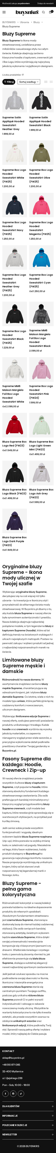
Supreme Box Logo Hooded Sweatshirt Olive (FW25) (41, 175)
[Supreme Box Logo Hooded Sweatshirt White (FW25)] (14, 152)
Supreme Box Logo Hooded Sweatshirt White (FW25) (14, 175)
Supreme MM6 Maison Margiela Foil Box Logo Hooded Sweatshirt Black (40, 338)
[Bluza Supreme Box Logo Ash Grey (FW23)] (41, 473)
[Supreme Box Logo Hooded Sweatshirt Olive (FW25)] (41, 152)
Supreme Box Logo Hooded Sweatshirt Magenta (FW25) (41, 228)
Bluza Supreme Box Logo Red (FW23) (14, 443)
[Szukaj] (43, 12)
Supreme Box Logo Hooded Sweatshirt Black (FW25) (14, 337)
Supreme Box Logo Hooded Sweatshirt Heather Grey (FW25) (14, 282)
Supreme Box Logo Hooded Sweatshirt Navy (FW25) (14, 228)
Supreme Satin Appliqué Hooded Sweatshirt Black (40, 121)
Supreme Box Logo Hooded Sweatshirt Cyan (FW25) (41, 280)
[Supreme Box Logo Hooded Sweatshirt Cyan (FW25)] (41, 257)
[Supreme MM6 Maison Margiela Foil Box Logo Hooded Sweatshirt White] (14, 369)
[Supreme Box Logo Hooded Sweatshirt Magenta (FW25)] (41, 205)
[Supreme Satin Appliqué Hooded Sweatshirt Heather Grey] (14, 100)
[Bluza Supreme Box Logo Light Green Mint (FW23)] (41, 425)
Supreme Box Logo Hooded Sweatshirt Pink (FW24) (41, 392)
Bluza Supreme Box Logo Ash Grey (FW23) (41, 493)
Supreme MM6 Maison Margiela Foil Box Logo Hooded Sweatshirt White (13, 394)
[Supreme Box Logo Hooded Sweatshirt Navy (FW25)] (14, 205)
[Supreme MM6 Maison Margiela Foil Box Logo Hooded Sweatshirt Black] (41, 314)
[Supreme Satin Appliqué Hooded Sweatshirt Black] (41, 100)
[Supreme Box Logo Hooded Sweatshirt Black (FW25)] (14, 314)
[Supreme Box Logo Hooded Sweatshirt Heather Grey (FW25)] (14, 257)
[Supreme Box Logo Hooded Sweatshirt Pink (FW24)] (41, 369)
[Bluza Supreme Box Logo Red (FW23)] (14, 425)
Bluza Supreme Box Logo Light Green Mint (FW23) (41, 445)
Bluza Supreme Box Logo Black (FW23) (14, 491)
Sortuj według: (27, 81)
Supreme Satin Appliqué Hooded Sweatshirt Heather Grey (13, 123)
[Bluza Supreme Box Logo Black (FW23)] (14, 473)
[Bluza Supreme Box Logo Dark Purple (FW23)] (14, 521)
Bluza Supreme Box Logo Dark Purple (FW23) (14, 541)
